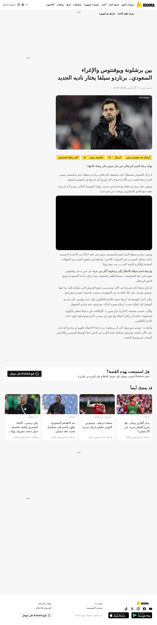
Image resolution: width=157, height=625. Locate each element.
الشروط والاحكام (43, 608)
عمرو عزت (146, 87)
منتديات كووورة (91, 4)
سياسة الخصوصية (94, 608)
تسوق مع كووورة (107, 13)
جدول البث (114, 4)
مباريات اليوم (127, 4)
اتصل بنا (98, 603)
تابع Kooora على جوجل (22, 373)
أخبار (103, 4)
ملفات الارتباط (44, 603)
